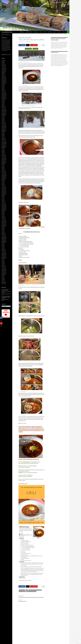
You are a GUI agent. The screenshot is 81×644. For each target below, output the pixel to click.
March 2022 (3, 122)
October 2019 (4, 160)
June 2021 (3, 134)
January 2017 (4, 204)
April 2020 (3, 152)
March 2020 (3, 154)
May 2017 (3, 199)
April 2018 (3, 184)
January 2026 (4, 66)
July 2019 (3, 164)
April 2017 (3, 200)
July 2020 (3, 148)
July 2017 (3, 196)
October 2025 (4, 69)
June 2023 (3, 102)
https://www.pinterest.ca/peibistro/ (25, 476)
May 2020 (3, 151)
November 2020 (4, 143)
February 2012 (4, 282)
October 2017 (4, 192)
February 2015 (4, 234)
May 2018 (3, 183)
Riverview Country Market (31, 591)
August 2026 (3, 60)
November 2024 (4, 80)
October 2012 (4, 271)
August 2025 (3, 72)
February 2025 (4, 76)
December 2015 (4, 221)
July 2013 (3, 259)
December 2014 (4, 237)
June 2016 (3, 213)
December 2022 (4, 110)
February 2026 (4, 65)
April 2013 (3, 263)
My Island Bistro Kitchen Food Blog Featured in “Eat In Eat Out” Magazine (31, 597)
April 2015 (3, 232)
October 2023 (4, 97)
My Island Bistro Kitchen (7, 32)
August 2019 (3, 163)
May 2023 (3, 103)
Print (39, 537)
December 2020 (4, 142)
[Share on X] (1, 320)
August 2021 (3, 131)
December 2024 (4, 78)
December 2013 (4, 253)
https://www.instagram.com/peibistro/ (30, 472)
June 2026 (3, 61)
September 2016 (4, 209)
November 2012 (4, 270)
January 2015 (4, 236)
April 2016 (3, 216)
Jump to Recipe (28, 48)
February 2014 (4, 250)
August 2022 (3, 115)
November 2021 (4, 127)
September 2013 (4, 257)
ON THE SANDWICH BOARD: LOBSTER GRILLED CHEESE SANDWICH (6, 297)
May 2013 (3, 262)
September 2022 (4, 114)
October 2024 (4, 81)
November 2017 (4, 191)
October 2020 (4, 144)
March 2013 (3, 265)
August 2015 (3, 226)
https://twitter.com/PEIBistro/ (24, 467)
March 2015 (3, 233)
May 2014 (3, 246)
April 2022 (3, 121)
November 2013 (4, 254)
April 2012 (3, 279)
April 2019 (3, 168)
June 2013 (3, 261)
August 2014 (3, 242)
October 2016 (4, 208)
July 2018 (3, 180)
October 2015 (4, 224)
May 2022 (3, 119)
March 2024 (3, 90)
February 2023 (4, 107)
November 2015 (4, 222)
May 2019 (3, 167)
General (20, 37)
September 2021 (4, 130)
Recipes (23, 37)
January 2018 (4, 188)
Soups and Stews (28, 37)
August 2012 (3, 274)
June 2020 (3, 150)
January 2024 (4, 93)
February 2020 (4, 155)
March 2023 (3, 106)
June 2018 (3, 181)
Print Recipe (35, 48)
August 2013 (3, 258)
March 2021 (3, 138)
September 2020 (4, 146)
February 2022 (4, 123)
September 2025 (4, 70)
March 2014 (3, 249)
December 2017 (4, 189)
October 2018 (4, 176)
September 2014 (4, 241)
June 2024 (3, 86)
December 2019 (4, 158)
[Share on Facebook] (1, 317)
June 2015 (3, 229)
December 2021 (4, 126)
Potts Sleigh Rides (22, 591)
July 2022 (3, 117)
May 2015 (3, 230)
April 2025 (3, 73)
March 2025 (3, 74)
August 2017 (3, 195)
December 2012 (4, 269)
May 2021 (3, 135)
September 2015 (4, 225)
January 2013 (4, 267)
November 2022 (4, 111)
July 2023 (3, 101)
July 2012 (3, 275)
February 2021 (4, 139)
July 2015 (3, 228)
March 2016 (3, 217)
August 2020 (3, 147)
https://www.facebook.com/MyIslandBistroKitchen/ (28, 463)
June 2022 (3, 118)
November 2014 (4, 238)
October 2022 (4, 113)
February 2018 (4, 187)
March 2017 (3, 201)
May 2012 (3, 278)
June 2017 (3, 197)
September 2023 (4, 98)
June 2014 (3, 245)
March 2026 (3, 64)
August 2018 (3, 179)
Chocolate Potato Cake (22, 601)
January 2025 (4, 77)
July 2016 (3, 212)
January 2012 (4, 283)
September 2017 (4, 193)
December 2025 (4, 68)
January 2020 (4, 156)
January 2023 (4, 109)
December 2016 (4, 205)
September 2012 (4, 273)
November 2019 (4, 159)
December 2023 (4, 94)
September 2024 (4, 82)
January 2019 (4, 172)
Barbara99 (29, 41)
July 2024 (3, 85)
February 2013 (4, 266)
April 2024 (3, 89)
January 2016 (4, 220)
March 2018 (3, 185)
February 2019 (4, 171)
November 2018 (4, 175)
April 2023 (3, 105)
